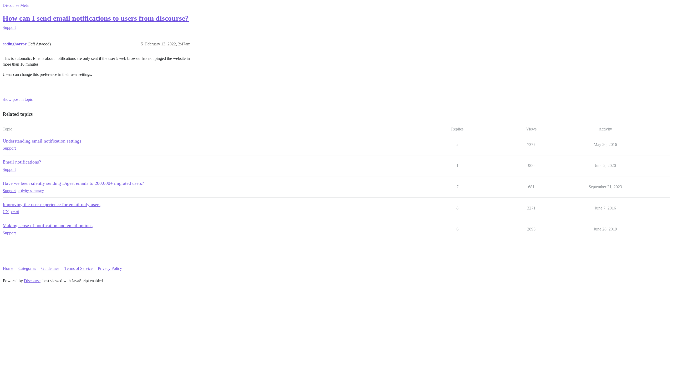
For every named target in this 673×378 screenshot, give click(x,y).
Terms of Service (78, 268)
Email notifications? (22, 162)
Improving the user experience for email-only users (51, 204)
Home (8, 268)
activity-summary (31, 191)
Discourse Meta (16, 5)
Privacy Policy (110, 268)
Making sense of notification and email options (48, 225)
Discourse (32, 281)
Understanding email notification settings (42, 141)
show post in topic (18, 99)
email (15, 212)
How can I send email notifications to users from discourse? (96, 18)
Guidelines (50, 268)
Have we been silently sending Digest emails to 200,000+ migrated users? (73, 183)
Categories (27, 268)
